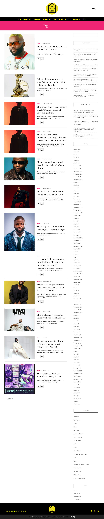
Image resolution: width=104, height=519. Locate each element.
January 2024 (77, 235)
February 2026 (77, 165)
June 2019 (76, 384)
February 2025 (77, 199)
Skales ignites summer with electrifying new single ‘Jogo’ (51, 228)
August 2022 (77, 282)
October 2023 (77, 243)
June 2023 (76, 254)
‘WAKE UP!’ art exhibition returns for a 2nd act (86, 65)
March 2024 (77, 229)
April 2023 (76, 260)
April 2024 (76, 226)
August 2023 (77, 249)
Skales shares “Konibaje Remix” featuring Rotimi (49, 375)
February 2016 (77, 395)
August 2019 (77, 382)
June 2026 (76, 154)
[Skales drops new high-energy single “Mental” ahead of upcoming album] (19, 113)
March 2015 (77, 404)
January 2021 (77, 334)
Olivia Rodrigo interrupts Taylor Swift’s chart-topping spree (84, 129)
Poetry (75, 461)
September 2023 (78, 246)
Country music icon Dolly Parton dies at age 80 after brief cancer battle (85, 90)
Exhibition (76, 430)
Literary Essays (78, 437)
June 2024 (76, 221)
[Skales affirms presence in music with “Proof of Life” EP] (19, 320)
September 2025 (78, 179)
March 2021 (77, 329)
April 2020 (76, 359)
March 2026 (77, 163)
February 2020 (77, 365)
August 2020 (77, 348)
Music (38, 43)
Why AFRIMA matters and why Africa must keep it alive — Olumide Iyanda (51, 82)
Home (19, 19)
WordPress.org (77, 499)
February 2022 (77, 298)
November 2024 (78, 207)
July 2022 (76, 285)
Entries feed (77, 493)
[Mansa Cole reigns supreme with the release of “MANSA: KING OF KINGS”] (19, 292)
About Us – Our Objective (12, 511)
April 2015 (76, 401)
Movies (75, 444)
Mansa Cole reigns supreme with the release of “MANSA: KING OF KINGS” (50, 287)
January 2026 (77, 168)
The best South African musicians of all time (83, 135)
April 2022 (76, 293)
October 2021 (77, 310)
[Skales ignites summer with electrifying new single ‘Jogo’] (19, 232)
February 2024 (77, 232)
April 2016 (76, 390)
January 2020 (77, 368)
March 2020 (77, 362)
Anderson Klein (77, 121)
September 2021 (78, 312)
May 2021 (76, 323)
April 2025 (76, 193)
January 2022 (77, 301)
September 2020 (78, 346)
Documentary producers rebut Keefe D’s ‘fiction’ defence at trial (84, 96)
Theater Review (78, 468)
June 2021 (76, 321)
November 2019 (78, 373)
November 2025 (78, 174)
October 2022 (77, 276)
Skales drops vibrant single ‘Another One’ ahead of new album (50, 165)
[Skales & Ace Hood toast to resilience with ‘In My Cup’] (19, 196)
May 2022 (76, 290)
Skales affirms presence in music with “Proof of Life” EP (51, 316)
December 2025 (78, 171)
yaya (75, 110)
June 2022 (76, 287)
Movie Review (47, 19)
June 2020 (76, 354)
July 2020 (76, 351)
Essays (67, 19)
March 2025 (77, 196)
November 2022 (78, 273)
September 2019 (78, 379)
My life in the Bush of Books (81, 454)
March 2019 (77, 387)
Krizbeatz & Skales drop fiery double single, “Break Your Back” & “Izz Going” (51, 262)
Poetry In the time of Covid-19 (82, 464)
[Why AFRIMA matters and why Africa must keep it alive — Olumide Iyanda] (19, 85)
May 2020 (76, 357)
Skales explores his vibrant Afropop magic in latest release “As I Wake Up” (50, 344)
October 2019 (77, 376)
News (83, 19)
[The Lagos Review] (52, 8)
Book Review (37, 19)
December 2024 (78, 204)
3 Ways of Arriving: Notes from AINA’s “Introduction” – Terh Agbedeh (84, 111)
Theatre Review (58, 19)
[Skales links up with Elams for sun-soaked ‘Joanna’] (19, 51)
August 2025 (77, 182)
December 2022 (78, 271)
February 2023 (77, 265)
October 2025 (77, 177)
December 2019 (78, 370)
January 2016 (77, 398)
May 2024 (76, 224)
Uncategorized (77, 471)
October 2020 (77, 343)
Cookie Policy (64, 516)
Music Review (27, 19)
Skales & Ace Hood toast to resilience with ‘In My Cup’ (50, 193)
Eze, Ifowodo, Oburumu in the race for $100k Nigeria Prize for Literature (86, 69)
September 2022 (78, 279)
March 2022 (77, 296)
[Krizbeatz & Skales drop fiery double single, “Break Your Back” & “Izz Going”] (38, 274)
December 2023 (78, 237)
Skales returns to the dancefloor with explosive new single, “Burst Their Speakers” (51, 137)
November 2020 (78, 340)
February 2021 (77, 332)
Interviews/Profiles (78, 433)
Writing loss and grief (79, 478)
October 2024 (77, 210)
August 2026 (77, 149)
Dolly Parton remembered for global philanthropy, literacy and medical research (85, 80)
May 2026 (76, 157)
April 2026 (76, 160)
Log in (75, 491)
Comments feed (78, 496)
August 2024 (77, 215)
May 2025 (76, 190)
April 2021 (76, 326)
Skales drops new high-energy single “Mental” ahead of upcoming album (52, 109)
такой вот (76, 134)
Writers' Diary (77, 474)
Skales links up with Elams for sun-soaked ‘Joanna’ (52, 48)
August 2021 (77, 315)
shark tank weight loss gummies (82, 128)
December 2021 (78, 304)
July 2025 (76, 185)
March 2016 (77, 393)
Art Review (76, 416)
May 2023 (76, 257)
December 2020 (78, 337)
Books (75, 423)
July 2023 (76, 251)
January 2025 (77, 201)
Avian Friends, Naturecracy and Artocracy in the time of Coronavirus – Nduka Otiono (86, 123)
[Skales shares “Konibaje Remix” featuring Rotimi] (19, 379)
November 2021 (78, 307)
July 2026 (76, 152)
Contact (23, 511)
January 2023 (77, 268)
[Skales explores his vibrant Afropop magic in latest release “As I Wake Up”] (19, 347)
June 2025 (76, 188)
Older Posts (10, 398)
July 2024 (76, 218)
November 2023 (78, 240)
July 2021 (76, 318)
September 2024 (78, 213)
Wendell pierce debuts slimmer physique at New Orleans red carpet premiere (85, 74)
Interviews (76, 19)
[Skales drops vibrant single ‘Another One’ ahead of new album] (19, 168)
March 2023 (77, 262)
